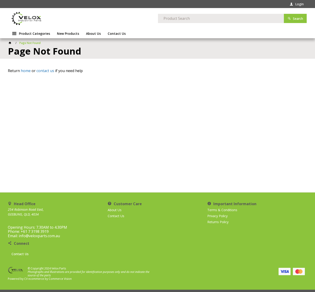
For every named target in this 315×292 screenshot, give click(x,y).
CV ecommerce (34, 279)
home (26, 70)
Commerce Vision (60, 279)
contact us (45, 70)
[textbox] (221, 18)
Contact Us (20, 254)
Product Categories (34, 33)
